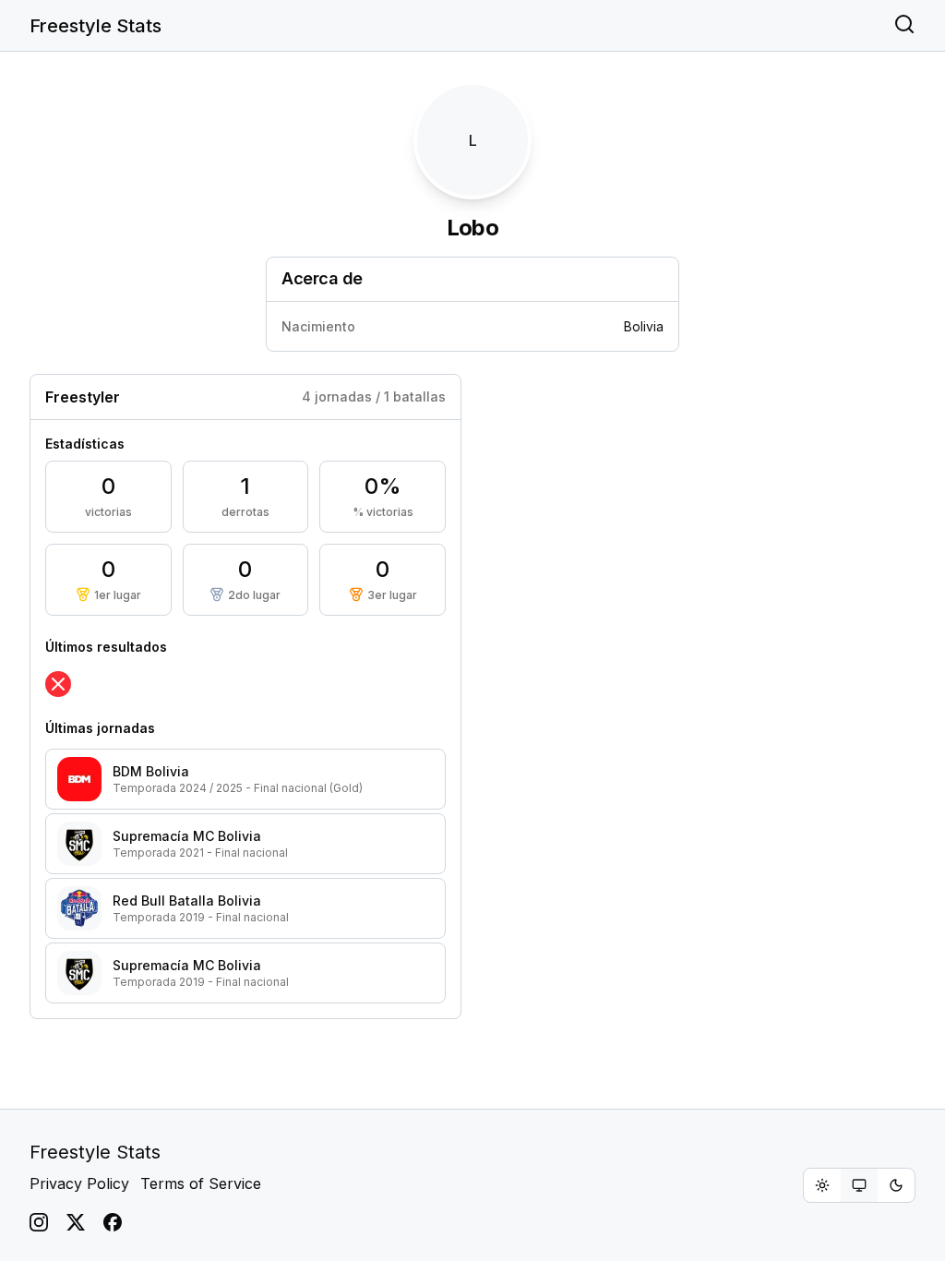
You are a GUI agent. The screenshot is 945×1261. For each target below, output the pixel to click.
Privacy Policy (79, 1183)
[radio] (822, 1185)
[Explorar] (904, 26)
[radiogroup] (859, 1185)
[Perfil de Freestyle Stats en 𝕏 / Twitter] (75, 1222)
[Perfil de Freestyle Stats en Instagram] (39, 1222)
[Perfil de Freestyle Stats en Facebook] (112, 1222)
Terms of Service (200, 1183)
